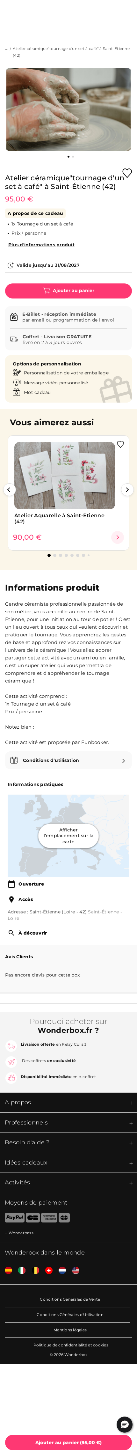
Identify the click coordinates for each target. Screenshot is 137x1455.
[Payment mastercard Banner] (64, 1219)
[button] (9, 489)
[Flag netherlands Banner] (60, 1271)
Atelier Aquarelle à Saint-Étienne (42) (59, 518)
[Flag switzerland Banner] (46, 1271)
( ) (68, 1442)
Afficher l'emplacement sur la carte (69, 836)
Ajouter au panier (73, 290)
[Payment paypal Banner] (12, 1219)
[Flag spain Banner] (6, 1271)
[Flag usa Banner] (73, 1271)
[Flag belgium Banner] (33, 1271)
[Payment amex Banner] (49, 1219)
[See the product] (117, 537)
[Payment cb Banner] (33, 1219)
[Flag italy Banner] (19, 1271)
